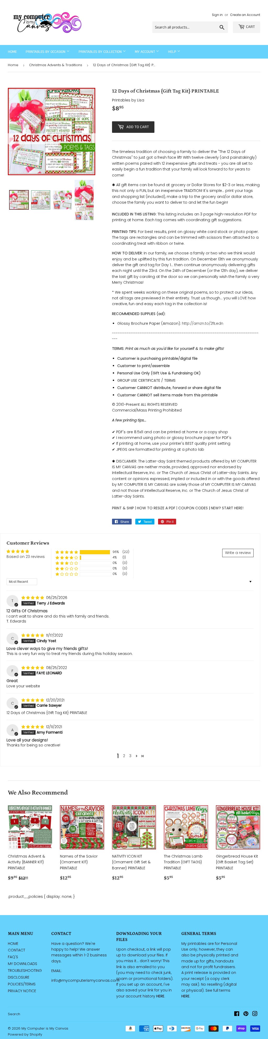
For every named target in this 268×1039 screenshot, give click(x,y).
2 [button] (124, 755)
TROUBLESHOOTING (25, 970)
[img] (33, 597)
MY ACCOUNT (145, 51)
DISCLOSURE (18, 977)
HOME (13, 943)
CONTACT (16, 950)
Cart (250, 27)
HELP (172, 51)
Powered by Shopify (25, 1034)
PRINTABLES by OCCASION (46, 51)
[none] (19, 200)
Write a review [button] (238, 552)
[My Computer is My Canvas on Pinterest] (246, 1014)
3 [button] (130, 755)
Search (14, 1014)
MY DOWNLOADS (22, 963)
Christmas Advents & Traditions (55, 64)
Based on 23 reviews (26, 556)
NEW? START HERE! (227, 508)
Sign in (217, 15)
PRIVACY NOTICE (22, 991)
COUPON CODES (193, 508)
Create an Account (245, 15)
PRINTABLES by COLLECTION (101, 51)
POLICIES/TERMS (22, 984)
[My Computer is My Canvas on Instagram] (255, 1014)
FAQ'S (13, 957)
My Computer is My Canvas (44, 1028)
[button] (66, 552)
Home (12, 51)
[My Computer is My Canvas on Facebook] (236, 1014)
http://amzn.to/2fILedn (202, 323)
